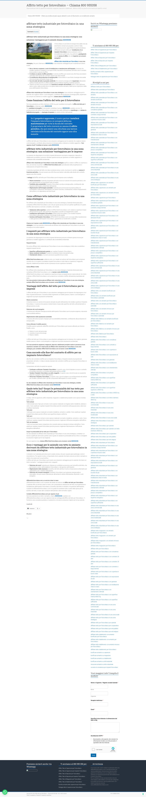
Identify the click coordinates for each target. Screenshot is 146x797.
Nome (92, 689)
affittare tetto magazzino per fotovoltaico (103, 545)
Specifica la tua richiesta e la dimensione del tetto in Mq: (104, 719)
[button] (4, 792)
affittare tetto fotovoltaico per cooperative (103, 434)
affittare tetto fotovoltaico (98, 337)
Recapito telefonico (97, 700)
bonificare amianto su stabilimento (101, 658)
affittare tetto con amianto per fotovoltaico (104, 301)
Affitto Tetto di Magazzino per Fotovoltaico (103, 66)
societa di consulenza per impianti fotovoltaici (104, 667)
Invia (93, 755)
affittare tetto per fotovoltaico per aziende (103, 622)
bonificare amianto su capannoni (100, 652)
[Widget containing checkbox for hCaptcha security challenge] (103, 749)
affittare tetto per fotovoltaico (100, 548)
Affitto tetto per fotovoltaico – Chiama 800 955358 (62, 5)
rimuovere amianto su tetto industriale (102, 664)
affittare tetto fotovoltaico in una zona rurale (104, 418)
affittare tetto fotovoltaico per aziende (102, 426)
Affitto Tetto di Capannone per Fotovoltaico (104, 50)
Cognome (93, 696)
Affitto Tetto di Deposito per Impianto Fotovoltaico (72, 776)
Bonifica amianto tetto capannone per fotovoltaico (72, 784)
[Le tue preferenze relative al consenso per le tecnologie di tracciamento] (143, 794)
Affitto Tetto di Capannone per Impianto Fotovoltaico (72, 771)
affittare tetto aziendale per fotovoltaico (103, 89)
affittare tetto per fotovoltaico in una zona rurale (105, 614)
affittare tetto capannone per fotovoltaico (103, 198)
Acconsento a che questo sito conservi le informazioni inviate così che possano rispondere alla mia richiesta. (105, 740)
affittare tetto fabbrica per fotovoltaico (102, 334)
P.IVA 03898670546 (115, 793)
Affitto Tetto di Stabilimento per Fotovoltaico (104, 68)
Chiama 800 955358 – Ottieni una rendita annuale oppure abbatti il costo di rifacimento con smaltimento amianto (61, 16)
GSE (64, 371)
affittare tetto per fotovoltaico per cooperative (105, 625)
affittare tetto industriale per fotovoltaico (66, 61)
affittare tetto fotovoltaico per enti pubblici (103, 436)
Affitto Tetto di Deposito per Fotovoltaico (103, 58)
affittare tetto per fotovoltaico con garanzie (104, 581)
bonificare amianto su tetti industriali (101, 661)
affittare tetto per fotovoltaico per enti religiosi (104, 631)
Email (93, 709)
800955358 (67, 40)
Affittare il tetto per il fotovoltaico (100, 86)
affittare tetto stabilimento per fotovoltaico (103, 649)
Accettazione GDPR (97, 736)
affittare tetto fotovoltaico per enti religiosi (103, 439)
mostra (36, 31)
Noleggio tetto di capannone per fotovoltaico (104, 76)
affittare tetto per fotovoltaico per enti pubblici (104, 628)
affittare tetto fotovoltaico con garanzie (102, 360)
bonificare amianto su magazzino (101, 655)
